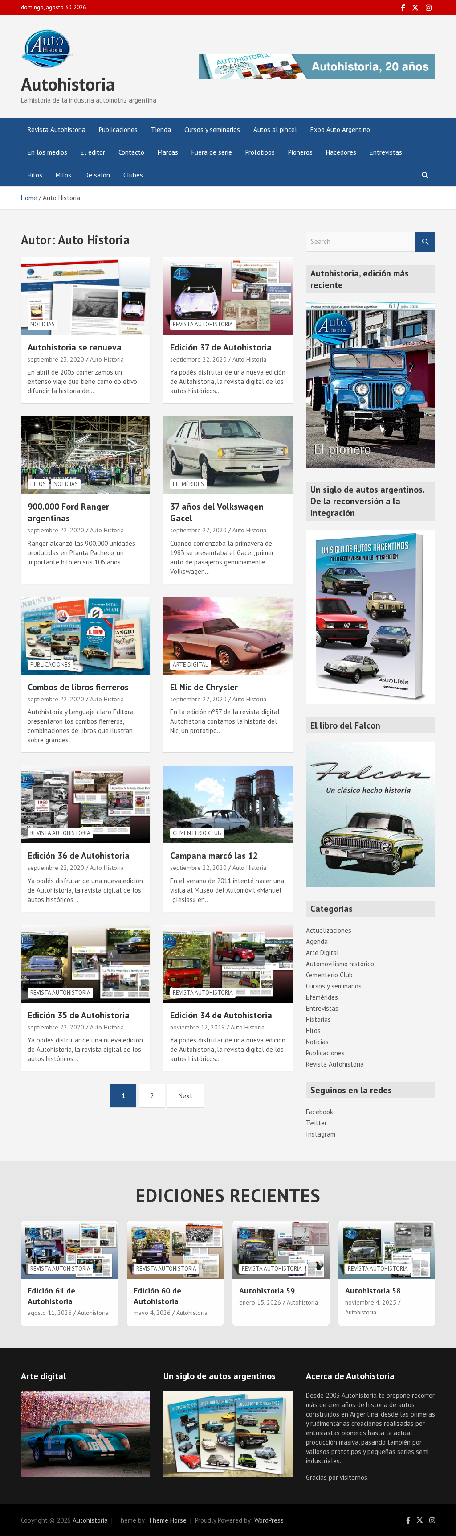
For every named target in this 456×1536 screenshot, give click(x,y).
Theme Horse (167, 1520)
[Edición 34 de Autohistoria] (228, 964)
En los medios (47, 152)
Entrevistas (386, 152)
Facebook (319, 1112)
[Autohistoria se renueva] (85, 296)
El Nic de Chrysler (204, 687)
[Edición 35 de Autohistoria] (85, 964)
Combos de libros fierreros (78, 687)
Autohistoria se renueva (75, 347)
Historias (318, 1019)
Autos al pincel (275, 129)
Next (185, 1095)
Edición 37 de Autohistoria (221, 347)
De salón (97, 175)
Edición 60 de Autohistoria (157, 1295)
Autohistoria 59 (267, 1290)
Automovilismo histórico (340, 963)
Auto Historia (107, 359)
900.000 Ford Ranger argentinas (68, 512)
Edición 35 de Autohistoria (79, 1015)
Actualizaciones (328, 930)
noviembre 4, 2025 (370, 1302)
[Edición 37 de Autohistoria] (228, 296)
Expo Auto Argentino (340, 129)
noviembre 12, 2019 (197, 1027)
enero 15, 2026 (260, 1302)
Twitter (316, 1123)
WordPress (269, 1520)
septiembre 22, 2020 (198, 359)
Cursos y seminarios (212, 129)
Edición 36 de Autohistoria (79, 855)
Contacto (131, 152)
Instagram (320, 1134)
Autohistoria (68, 83)
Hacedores (341, 152)
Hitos (35, 175)
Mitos (63, 175)
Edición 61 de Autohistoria (51, 1295)
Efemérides (188, 484)
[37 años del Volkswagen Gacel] (228, 455)
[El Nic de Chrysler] (228, 636)
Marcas (168, 152)
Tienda (161, 129)
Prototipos (260, 152)
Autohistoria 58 (373, 1290)
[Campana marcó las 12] (228, 805)
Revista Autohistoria (57, 129)
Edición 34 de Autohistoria (221, 1015)
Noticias (42, 324)
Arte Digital (190, 664)
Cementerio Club (197, 833)
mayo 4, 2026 (152, 1313)
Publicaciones (118, 129)
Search (425, 242)
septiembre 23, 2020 (56, 359)
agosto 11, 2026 (50, 1313)
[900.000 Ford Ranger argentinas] (85, 455)
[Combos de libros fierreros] (85, 636)
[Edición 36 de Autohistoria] (85, 805)
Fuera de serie (211, 152)
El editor (93, 152)
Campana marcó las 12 (214, 855)
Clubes (133, 175)
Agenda (317, 941)
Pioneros (300, 152)
